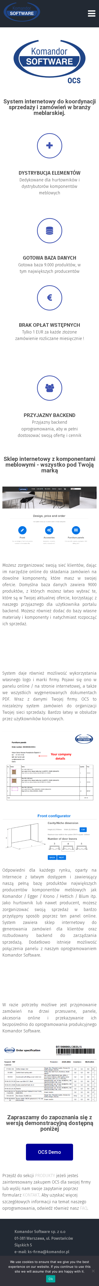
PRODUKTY (45, 1175)
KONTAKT (31, 1195)
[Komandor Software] (22, 12)
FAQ (83, 1208)
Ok (51, 1279)
